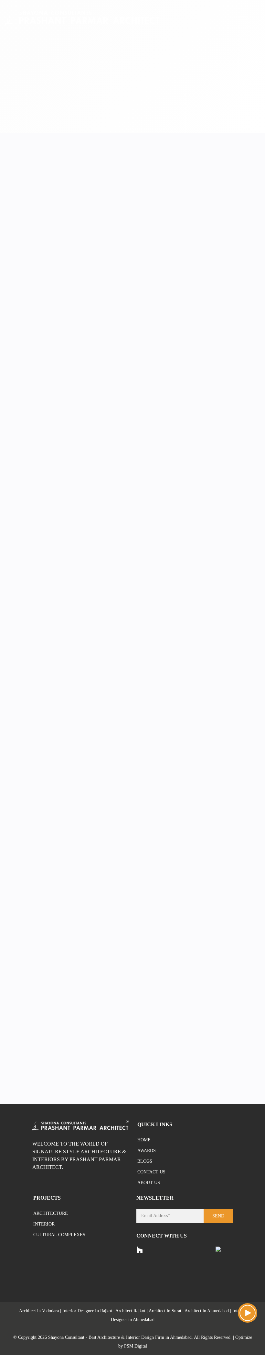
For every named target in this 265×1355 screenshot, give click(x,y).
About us (148, 1182)
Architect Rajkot (130, 1310)
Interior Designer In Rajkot (87, 1310)
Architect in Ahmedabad (207, 1310)
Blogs (144, 1161)
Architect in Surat (165, 1310)
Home (144, 1139)
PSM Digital (135, 1346)
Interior (44, 1224)
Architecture (50, 1213)
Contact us (151, 1172)
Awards (146, 1150)
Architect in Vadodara (39, 1310)
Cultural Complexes (59, 1234)
